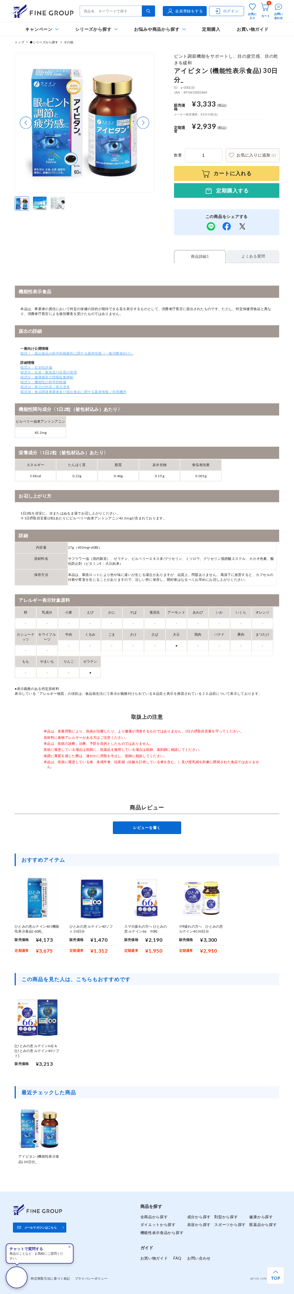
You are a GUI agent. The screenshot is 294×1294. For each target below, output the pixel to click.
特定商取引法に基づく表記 (50, 1278)
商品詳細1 (200, 256)
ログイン (231, 11)
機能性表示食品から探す (162, 1232)
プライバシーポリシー (91, 1278)
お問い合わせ (199, 1258)
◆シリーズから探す (44, 42)
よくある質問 (253, 256)
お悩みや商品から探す (156, 29)
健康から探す (261, 1216)
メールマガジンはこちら (40, 1227)
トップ (19, 42)
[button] (26, 123)
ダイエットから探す (158, 1224)
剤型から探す (226, 1216)
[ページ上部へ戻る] (275, 1275)
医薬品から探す (263, 1224)
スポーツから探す (230, 1224)
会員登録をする (189, 11)
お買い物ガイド (253, 29)
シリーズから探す (93, 29)
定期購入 (211, 29)
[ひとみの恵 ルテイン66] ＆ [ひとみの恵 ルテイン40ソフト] (37, 1051)
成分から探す (199, 1216)
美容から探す (199, 1224)
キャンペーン (39, 29)
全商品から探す (154, 1216)
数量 (178, 155)
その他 (69, 42)
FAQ (177, 1258)
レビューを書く (147, 827)
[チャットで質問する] (17, 1277)
